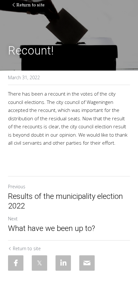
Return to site (30, 5)
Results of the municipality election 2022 (65, 201)
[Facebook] (15, 263)
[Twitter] (39, 263)
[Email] (87, 263)
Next (13, 219)
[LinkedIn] (63, 263)
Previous (16, 186)
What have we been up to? (51, 228)
